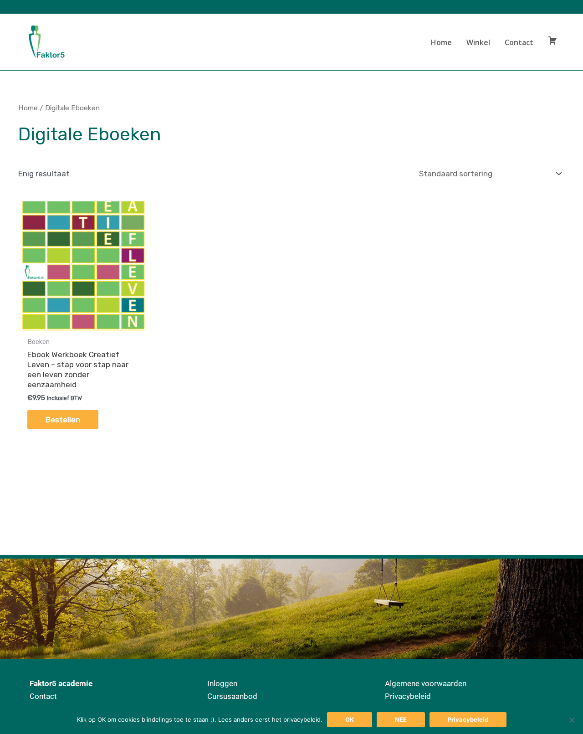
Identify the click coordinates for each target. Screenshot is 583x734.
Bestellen (63, 419)
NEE (401, 719)
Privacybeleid (408, 696)
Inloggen (222, 683)
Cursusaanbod (232, 696)
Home (441, 42)
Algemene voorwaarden (425, 683)
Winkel (478, 42)
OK (349, 719)
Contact (519, 42)
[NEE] (571, 719)
